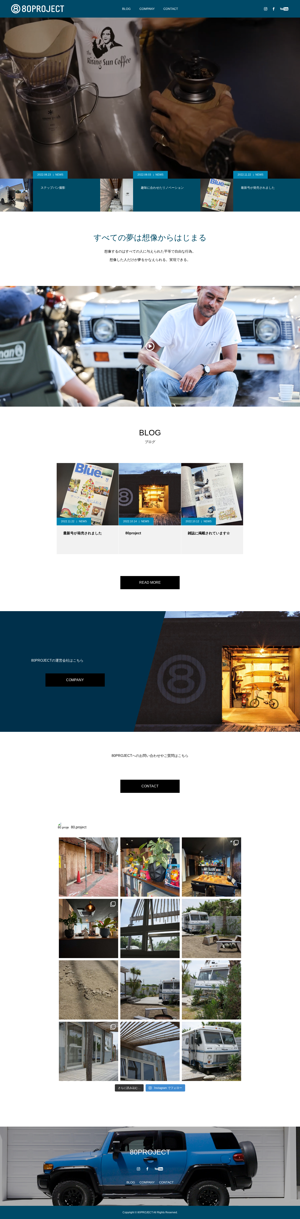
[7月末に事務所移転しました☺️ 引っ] (88, 928)
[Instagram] (265, 9)
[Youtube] (284, 9)
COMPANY (147, 9)
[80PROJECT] (37, 8)
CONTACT (170, 9)
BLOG (126, 9)
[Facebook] (273, 9)
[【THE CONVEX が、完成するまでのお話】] (150, 928)
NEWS (73, 174)
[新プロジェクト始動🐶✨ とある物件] (88, 867)
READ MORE (150, 582)
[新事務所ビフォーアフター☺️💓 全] (211, 867)
